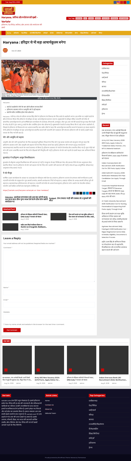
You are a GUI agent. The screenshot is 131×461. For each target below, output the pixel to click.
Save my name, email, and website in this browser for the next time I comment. (34, 324)
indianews (79, 18)
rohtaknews (114, 18)
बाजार (52, 33)
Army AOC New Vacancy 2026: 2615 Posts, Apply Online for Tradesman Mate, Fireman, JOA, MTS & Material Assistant (48, 381)
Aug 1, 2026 (25, 229)
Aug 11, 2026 (25, 219)
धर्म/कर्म (93, 33)
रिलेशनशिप (68, 33)
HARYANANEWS (123, 18)
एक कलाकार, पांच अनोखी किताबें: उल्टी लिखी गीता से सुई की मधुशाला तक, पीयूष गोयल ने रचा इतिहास (114, 133)
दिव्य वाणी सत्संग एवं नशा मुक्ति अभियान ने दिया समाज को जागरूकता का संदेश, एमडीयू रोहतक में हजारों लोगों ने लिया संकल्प (82, 216)
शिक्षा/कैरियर (84, 33)
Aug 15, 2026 (41, 383)
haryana (97, 18)
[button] (129, 33)
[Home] (3, 33)
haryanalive (105, 18)
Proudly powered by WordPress (55, 458)
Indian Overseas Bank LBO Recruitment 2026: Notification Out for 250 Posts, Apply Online (113, 166)
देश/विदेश (24, 33)
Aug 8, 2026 (105, 383)
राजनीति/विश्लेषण (35, 33)
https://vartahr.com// (26, 190)
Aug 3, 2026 (73, 219)
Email (6, 300)
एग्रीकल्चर (59, 33)
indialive (91, 18)
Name (6, 287)
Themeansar (82, 458)
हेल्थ (76, 33)
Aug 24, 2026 (9, 383)
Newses (73, 458)
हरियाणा (16, 33)
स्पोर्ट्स (45, 33)
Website (6, 312)
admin (18, 383)
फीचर (100, 33)
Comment (7, 248)
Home (9, 33)
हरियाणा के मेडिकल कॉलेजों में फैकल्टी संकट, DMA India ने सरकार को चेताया (34, 215)
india (85, 18)
